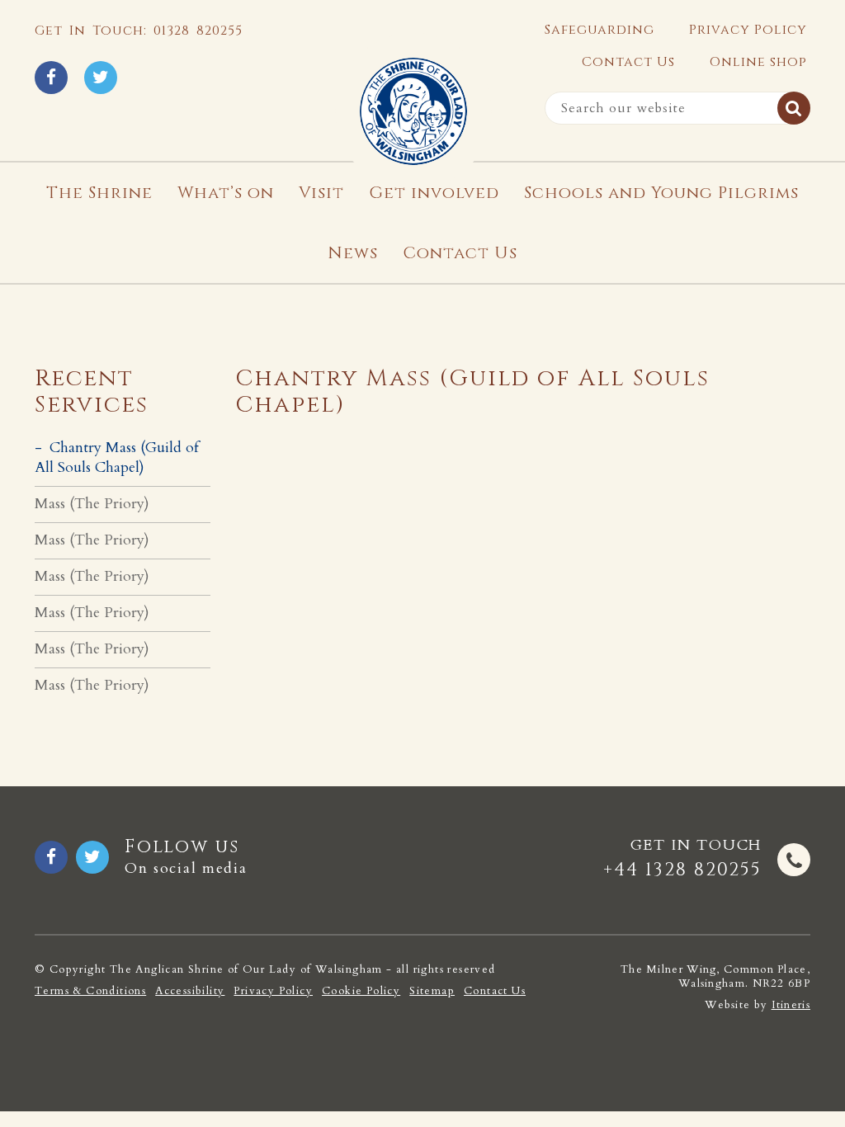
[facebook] (51, 77)
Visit (321, 193)
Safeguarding (599, 30)
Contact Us (628, 62)
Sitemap (432, 991)
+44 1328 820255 (682, 870)
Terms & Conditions (90, 991)
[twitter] (100, 77)
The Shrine (99, 193)
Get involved (434, 193)
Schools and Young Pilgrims (661, 193)
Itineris (791, 1004)
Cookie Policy (361, 991)
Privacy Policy (748, 30)
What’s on (225, 193)
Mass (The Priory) (92, 503)
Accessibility (189, 991)
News (353, 253)
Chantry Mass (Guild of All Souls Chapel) (117, 457)
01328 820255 (198, 30)
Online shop (758, 62)
